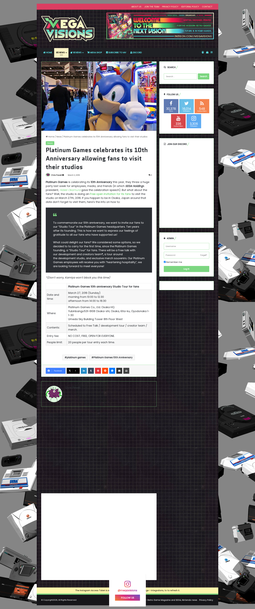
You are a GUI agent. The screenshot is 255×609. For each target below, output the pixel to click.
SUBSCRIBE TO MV (117, 52)
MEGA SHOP (96, 52)
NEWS (62, 52)
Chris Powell (56, 175)
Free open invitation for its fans (110, 194)
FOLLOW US (127, 597)
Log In (186, 268)
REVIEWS (77, 52)
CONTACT (207, 6)
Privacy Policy (206, 600)
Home (51, 136)
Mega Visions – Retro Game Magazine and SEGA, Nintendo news (164, 600)
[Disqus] (99, 451)
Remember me (174, 262)
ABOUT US (136, 6)
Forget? (203, 255)
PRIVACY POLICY (170, 6)
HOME (49, 52)
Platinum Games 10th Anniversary (113, 357)
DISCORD (137, 52)
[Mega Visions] (68, 29)
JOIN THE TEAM (151, 6)
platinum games (76, 357)
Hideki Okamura (70, 190)
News (59, 136)
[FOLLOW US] (127, 585)
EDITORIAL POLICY (190, 6)
